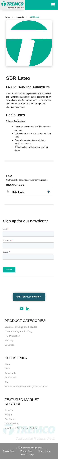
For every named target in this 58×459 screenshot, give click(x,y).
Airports (9, 410)
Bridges (9, 414)
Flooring (9, 340)
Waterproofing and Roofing (18, 331)
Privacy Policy (27, 451)
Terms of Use (44, 451)
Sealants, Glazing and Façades (21, 327)
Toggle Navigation (53, 4)
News (7, 368)
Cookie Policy (9, 451)
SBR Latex (34, 17)
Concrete (9, 345)
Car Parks (10, 419)
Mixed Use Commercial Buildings (22, 428)
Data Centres (11, 423)
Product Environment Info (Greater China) (26, 386)
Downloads (10, 373)
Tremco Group (27, 454)
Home (7, 17)
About (8, 364)
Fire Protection (12, 336)
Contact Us (10, 377)
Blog (7, 382)
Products (20, 17)
